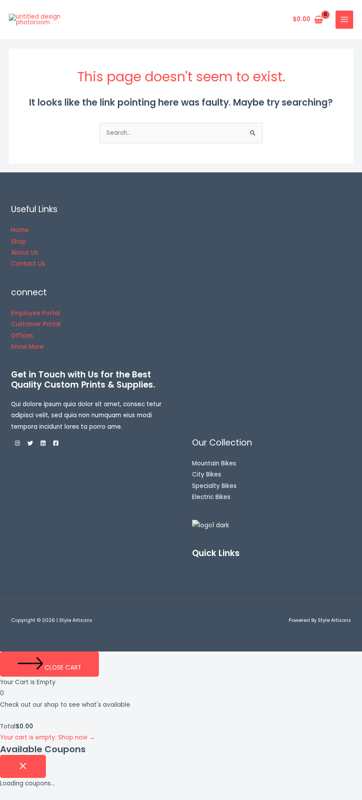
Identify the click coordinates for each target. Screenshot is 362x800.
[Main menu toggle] (345, 20)
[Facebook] (55, 443)
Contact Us (28, 263)
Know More (27, 347)
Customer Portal (35, 324)
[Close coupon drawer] (23, 766)
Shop (18, 241)
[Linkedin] (43, 443)
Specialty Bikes (214, 486)
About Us (24, 252)
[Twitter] (30, 443)
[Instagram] (17, 443)
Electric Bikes (211, 497)
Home (20, 230)
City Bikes (206, 474)
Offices (22, 335)
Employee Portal (35, 313)
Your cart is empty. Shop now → (47, 737)
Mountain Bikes (214, 463)
